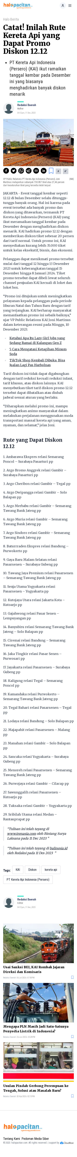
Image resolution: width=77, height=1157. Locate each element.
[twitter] (14, 171)
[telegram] (29, 171)
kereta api (51, 870)
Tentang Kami (11, 1139)
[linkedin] (44, 171)
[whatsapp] (21, 171)
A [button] (58, 171)
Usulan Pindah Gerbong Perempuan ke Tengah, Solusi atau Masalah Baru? (36, 1088)
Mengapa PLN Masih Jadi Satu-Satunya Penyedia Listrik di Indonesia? (35, 1028)
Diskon (32, 870)
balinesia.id (58, 848)
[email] (36, 171)
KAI (18, 870)
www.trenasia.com (21, 834)
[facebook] (6, 171)
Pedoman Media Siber (35, 1139)
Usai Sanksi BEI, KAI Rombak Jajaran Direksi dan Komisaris (34, 969)
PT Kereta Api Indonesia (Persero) (28, 879)
